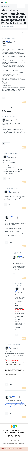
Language (21, 6)
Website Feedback (16, 440)
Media (23, 430)
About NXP (5, 430)
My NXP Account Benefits (17, 432)
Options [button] (23, 32)
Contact (6, 432)
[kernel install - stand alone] (20, 107)
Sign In (25, 2)
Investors (18, 430)
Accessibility (10, 440)
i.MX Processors (6, 6)
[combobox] (14, 26)
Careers (12, 430)
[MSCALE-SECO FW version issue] (22, 107)
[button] (14, 42)
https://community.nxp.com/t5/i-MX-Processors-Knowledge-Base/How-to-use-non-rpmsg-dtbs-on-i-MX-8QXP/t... (15, 404)
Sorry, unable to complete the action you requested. (11, 449)
